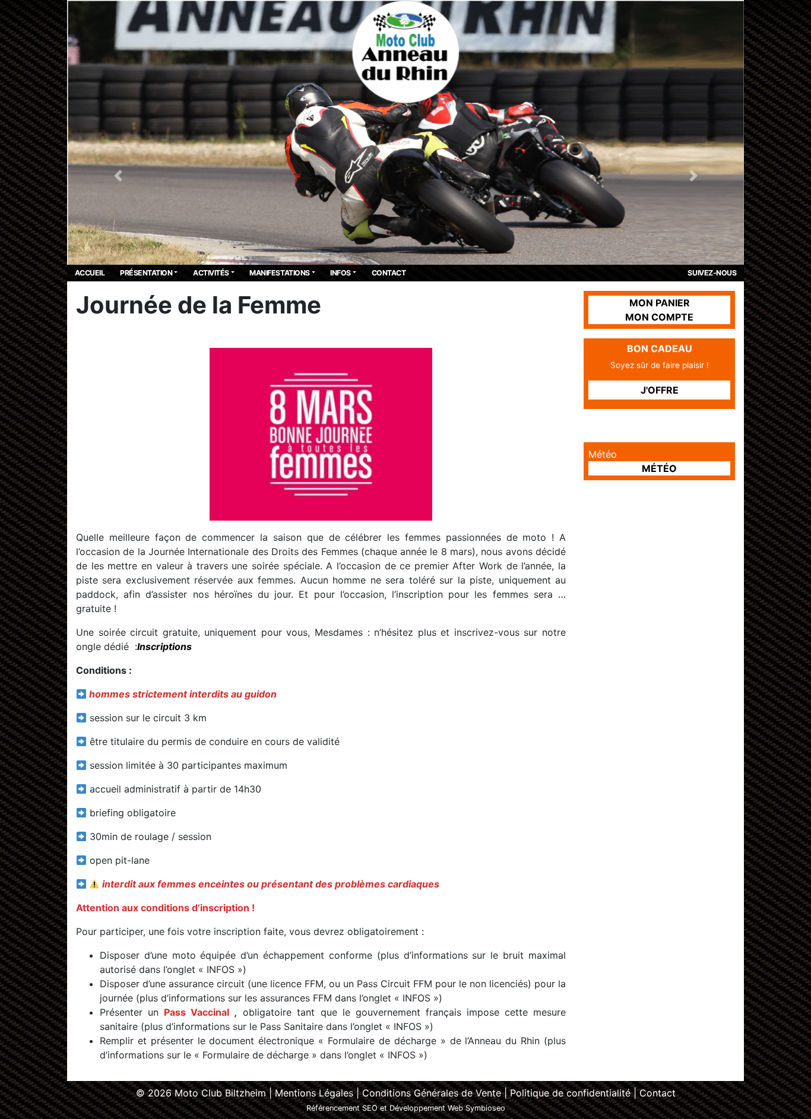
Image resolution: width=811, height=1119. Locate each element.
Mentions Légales (314, 1093)
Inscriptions (165, 646)
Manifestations (279, 272)
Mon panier (659, 303)
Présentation (146, 272)
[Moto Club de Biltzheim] (405, 51)
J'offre (660, 390)
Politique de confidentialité (570, 1093)
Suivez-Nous (712, 272)
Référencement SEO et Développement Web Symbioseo (405, 1108)
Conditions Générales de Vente (431, 1093)
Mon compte (659, 317)
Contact (389, 272)
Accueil (90, 272)
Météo (659, 468)
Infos (340, 272)
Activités (211, 272)
